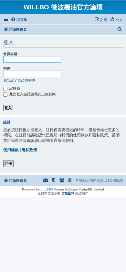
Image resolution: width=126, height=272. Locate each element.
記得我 (14, 88)
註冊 (8, 163)
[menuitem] (19, 20)
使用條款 (11, 150)
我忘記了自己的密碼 (19, 80)
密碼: (7, 68)
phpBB (46, 189)
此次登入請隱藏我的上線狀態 (32, 94)
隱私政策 (29, 150)
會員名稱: (11, 54)
